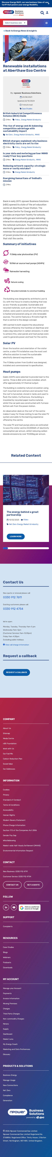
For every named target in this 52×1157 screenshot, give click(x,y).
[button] (6, 907)
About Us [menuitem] (7, 728)
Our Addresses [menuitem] (9, 769)
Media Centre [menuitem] (8, 738)
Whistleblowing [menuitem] (9, 840)
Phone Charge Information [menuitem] (14, 825)
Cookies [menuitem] (6, 790)
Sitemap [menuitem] (6, 733)
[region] (26, 508)
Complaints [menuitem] (8, 926)
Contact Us (12, 885)
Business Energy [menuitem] (10, 1075)
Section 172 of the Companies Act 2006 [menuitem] (20, 830)
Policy (17, 120)
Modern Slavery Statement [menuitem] (14, 820)
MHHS (37, 135)
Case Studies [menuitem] (8, 947)
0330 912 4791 (21, 871)
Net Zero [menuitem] (6, 1090)
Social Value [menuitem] (8, 764)
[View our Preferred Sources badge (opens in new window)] (30, 910)
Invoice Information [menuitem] (11, 998)
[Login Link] (47, 13)
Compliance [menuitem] (8, 1095)
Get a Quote (33, 885)
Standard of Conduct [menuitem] (12, 800)
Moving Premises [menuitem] (10, 1004)
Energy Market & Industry (31, 120)
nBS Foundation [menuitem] (10, 743)
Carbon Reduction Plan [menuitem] (12, 759)
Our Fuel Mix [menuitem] (8, 754)
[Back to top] (13, 1151)
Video (26, 520)
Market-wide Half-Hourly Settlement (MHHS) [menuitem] (22, 846)
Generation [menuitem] (7, 1100)
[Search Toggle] (42, 13)
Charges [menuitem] (6, 1009)
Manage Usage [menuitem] (9, 1080)
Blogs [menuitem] (5, 952)
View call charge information (17, 645)
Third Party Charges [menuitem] (11, 1014)
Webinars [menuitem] (7, 957)
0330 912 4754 (13, 608)
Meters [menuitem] (6, 1024)
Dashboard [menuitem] (7, 1034)
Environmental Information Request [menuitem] (18, 851)
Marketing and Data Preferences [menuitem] (16, 1049)
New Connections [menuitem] (10, 1085)
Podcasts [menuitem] (7, 962)
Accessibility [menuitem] (8, 810)
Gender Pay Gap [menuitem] (9, 835)
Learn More (16, 536)
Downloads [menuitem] (7, 967)
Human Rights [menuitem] (9, 815)
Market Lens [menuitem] (8, 1039)
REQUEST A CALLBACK (16, 672)
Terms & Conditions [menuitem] (11, 805)
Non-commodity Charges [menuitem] (13, 1019)
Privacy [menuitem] (6, 795)
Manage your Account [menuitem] (12, 988)
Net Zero (9, 135)
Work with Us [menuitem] (8, 749)
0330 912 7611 (12, 597)
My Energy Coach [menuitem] (10, 1044)
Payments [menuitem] (7, 993)
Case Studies (27, 109)
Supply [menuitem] (6, 1029)
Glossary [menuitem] (6, 1054)
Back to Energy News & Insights (21, 31)
